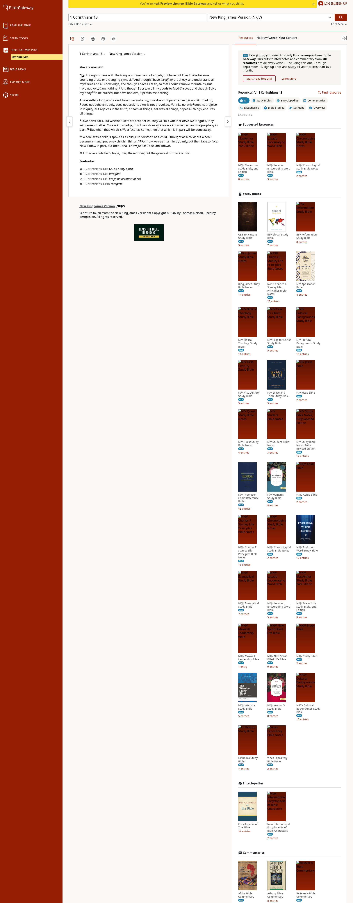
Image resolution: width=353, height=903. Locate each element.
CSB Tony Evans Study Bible (247, 236)
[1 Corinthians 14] (228, 121)
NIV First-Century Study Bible (248, 394)
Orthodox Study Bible (248, 759)
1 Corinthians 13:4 (95, 174)
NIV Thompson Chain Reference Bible (248, 498)
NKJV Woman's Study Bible (276, 707)
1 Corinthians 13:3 (95, 169)
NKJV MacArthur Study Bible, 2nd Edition (248, 169)
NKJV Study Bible (306, 656)
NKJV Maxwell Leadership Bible (248, 657)
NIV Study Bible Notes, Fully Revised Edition (305, 445)
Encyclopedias (253, 783)
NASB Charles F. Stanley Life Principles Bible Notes (277, 289)
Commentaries (254, 853)
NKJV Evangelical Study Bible (248, 605)
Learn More (288, 78)
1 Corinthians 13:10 (96, 184)
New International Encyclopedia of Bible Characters (278, 827)
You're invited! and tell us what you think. (192, 3)
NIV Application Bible (305, 285)
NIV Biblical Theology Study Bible (247, 343)
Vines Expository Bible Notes (277, 759)
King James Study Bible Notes (249, 285)
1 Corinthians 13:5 (95, 179)
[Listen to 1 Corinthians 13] (113, 39)
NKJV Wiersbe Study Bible (246, 707)
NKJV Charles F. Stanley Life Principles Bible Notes (247, 552)
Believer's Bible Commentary (305, 895)
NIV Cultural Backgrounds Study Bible (308, 343)
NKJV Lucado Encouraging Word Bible (278, 169)
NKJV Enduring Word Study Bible (307, 549)
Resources (245, 38)
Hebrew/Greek (267, 38)
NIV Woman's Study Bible (275, 496)
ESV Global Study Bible (277, 236)
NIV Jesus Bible (305, 392)
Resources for (260, 92)
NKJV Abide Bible (306, 494)
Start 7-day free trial (259, 78)
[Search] (341, 17)
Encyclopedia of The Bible (248, 825)
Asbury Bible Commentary (275, 895)
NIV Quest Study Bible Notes (248, 443)
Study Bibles (252, 194)
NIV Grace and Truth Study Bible (278, 394)
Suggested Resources (258, 124)
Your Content (288, 38)
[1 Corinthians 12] (69, 121)
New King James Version (97, 206)
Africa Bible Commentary (246, 895)
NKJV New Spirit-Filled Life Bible (277, 657)
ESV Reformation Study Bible (306, 236)
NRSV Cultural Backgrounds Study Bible (308, 709)
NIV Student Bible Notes (278, 443)
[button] (332, 4)
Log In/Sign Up (335, 4)
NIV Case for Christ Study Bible (279, 341)
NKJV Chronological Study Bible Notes (308, 167)
